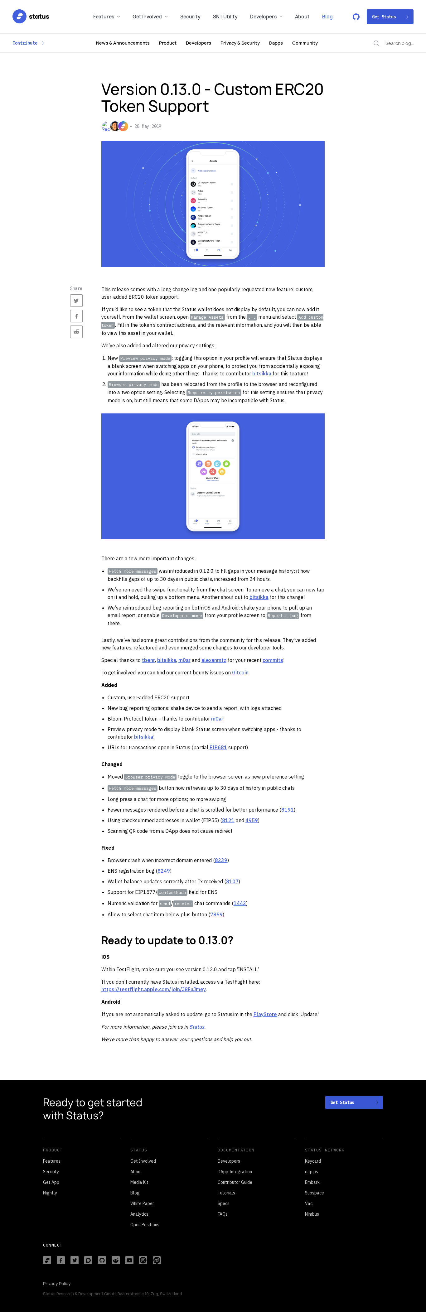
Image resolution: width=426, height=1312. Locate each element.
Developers (263, 16)
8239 (221, 860)
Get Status (384, 17)
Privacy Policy (57, 1283)
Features (103, 16)
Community (305, 43)
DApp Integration (235, 1172)
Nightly (50, 1193)
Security (190, 16)
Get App (51, 1182)
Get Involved (147, 16)
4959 (251, 820)
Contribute (24, 43)
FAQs (223, 1214)
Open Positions (144, 1225)
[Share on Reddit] (76, 332)
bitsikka (261, 373)
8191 (287, 810)
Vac (308, 1203)
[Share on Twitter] (76, 300)
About (302, 16)
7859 (216, 914)
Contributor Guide (235, 1182)
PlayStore (265, 1014)
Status (196, 1027)
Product (168, 43)
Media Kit (139, 1182)
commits (273, 660)
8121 (228, 820)
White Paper (142, 1203)
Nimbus (312, 1214)
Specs (224, 1203)
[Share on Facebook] (76, 316)
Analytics (139, 1214)
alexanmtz (213, 660)
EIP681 (218, 747)
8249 (163, 871)
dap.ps (311, 1172)
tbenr (148, 660)
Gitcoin (240, 672)
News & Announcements (123, 43)
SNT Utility (225, 16)
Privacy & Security (240, 43)
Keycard (313, 1161)
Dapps (276, 43)
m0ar (184, 660)
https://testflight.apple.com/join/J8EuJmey (153, 989)
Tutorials (226, 1193)
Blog (327, 16)
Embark (312, 1182)
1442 (240, 903)
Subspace (314, 1193)
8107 (232, 881)
